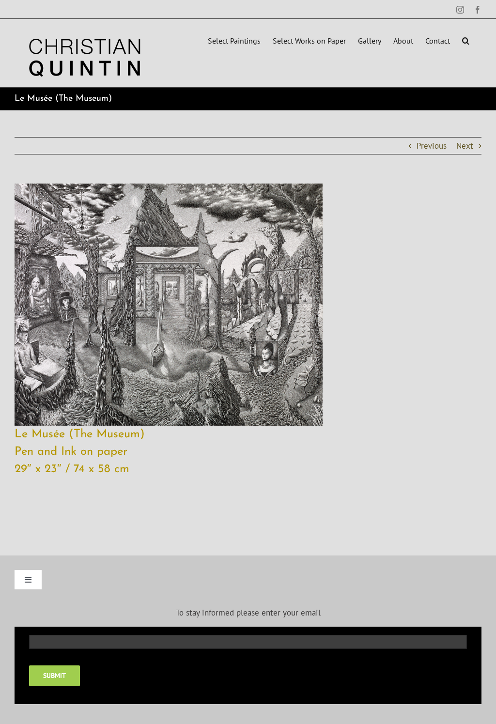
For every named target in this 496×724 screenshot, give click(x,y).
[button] (465, 40)
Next (464, 145)
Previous (432, 145)
